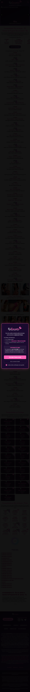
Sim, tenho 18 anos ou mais (15, 357)
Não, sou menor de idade (15, 361)
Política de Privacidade (21, 341)
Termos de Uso (14, 341)
